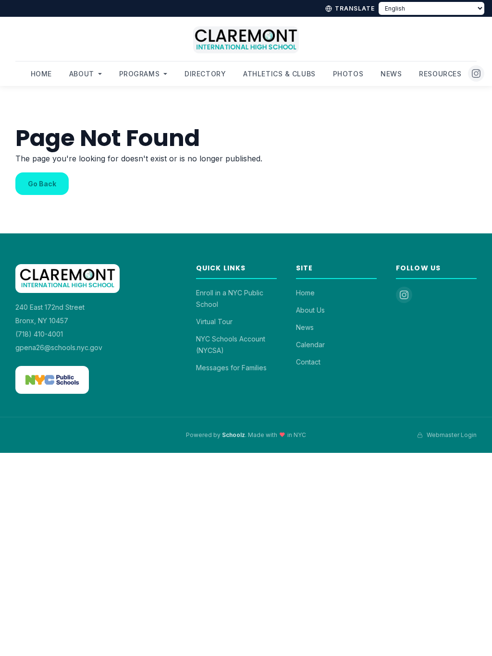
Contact (308, 362)
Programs (139, 74)
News (391, 74)
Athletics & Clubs (279, 74)
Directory (205, 74)
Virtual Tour (214, 321)
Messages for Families (231, 368)
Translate (355, 8)
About (81, 74)
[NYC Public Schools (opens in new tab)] (52, 380)
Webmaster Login (452, 434)
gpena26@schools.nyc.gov (58, 347)
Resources (440, 74)
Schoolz (233, 434)
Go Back (42, 184)
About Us (310, 310)
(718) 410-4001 (39, 334)
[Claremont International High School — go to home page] (246, 43)
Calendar (310, 344)
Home (41, 74)
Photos (348, 74)
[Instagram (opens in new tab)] (476, 73)
